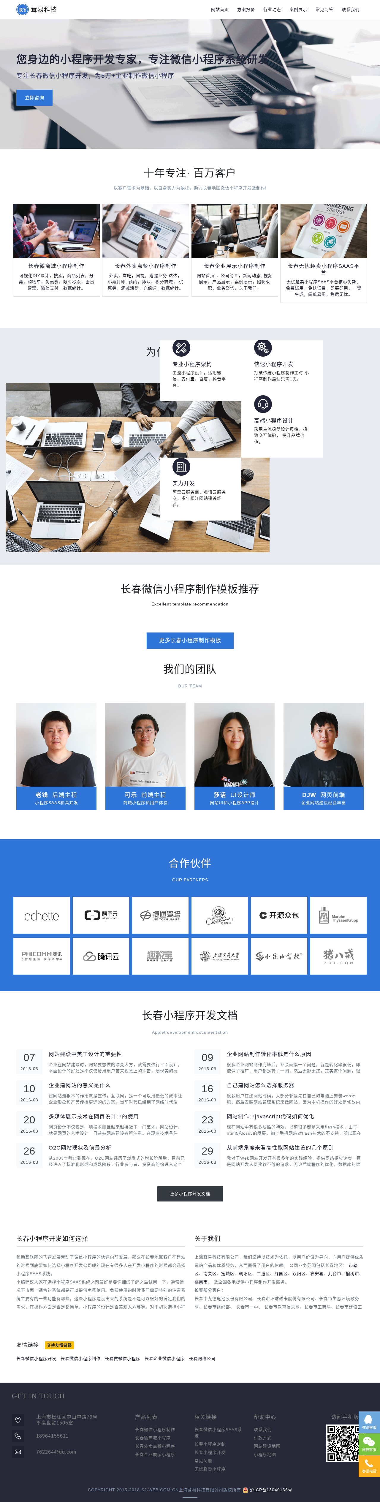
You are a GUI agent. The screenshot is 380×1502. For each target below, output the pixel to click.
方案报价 (246, 9)
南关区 (210, 1273)
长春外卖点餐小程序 (155, 1446)
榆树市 (352, 1273)
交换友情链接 (59, 1345)
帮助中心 (265, 1417)
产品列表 (146, 1417)
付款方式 (263, 1437)
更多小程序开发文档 (190, 1193)
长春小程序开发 (210, 1452)
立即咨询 (34, 97)
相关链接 (205, 1417)
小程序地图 (265, 1454)
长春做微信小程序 (122, 1358)
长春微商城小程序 (153, 1437)
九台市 (334, 1273)
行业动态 (272, 9)
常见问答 (324, 9)
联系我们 (351, 9)
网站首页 (220, 9)
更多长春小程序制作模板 (190, 641)
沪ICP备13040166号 (271, 1489)
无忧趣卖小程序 (210, 1469)
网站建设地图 (267, 1446)
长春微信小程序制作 (81, 1358)
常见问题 (203, 1460)
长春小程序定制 (210, 1444)
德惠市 (201, 1282)
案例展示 (298, 9)
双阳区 (299, 1273)
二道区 (263, 1273)
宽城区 (228, 1273)
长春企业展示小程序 (155, 1454)
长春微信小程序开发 (36, 1358)
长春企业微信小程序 (165, 1358)
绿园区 (281, 1273)
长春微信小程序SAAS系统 (218, 1432)
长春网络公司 (202, 1358)
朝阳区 (245, 1273)
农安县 (317, 1273)
